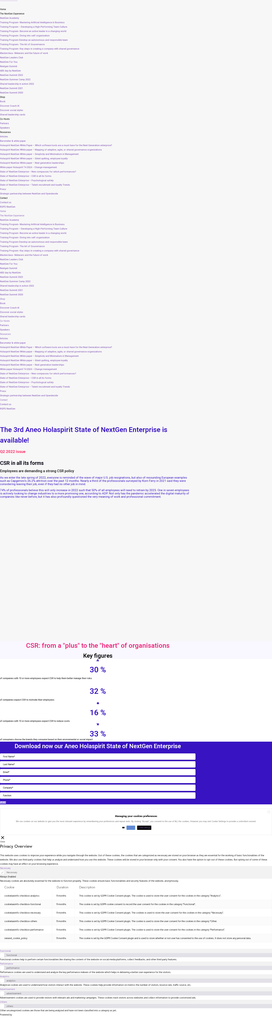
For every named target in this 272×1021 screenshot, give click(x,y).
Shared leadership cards (12, 114)
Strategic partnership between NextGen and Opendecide (29, 193)
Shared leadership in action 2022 (17, 84)
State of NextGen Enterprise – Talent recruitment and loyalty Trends (35, 184)
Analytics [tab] (4, 976)
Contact (4, 198)
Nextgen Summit (8, 66)
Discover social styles (11, 110)
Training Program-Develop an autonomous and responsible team (34, 40)
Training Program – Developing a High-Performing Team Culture (33, 26)
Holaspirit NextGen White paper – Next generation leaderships (32, 163)
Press (3, 189)
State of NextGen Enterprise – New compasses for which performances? (38, 171)
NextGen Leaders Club (11, 57)
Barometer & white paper (13, 141)
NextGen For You (8, 62)
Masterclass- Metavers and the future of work (24, 53)
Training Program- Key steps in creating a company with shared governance (39, 48)
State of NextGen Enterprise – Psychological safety (27, 180)
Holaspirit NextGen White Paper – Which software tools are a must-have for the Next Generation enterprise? (56, 145)
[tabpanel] (136, 910)
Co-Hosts (5, 119)
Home (3, 9)
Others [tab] (3, 1001)
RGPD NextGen (7, 206)
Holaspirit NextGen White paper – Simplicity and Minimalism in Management (39, 154)
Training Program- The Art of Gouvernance (22, 44)
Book (2, 101)
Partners (4, 123)
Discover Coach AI (9, 105)
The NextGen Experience (12, 13)
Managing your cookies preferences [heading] (136, 816)
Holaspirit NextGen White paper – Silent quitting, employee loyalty (34, 158)
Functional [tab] (5, 950)
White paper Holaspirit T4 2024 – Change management (28, 167)
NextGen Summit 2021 (11, 88)
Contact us (5, 202)
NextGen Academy (9, 18)
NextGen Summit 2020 (11, 92)
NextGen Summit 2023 (11, 75)
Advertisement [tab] (7, 989)
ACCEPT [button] (131, 828)
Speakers (5, 127)
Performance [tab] (6, 963)
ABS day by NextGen (10, 70)
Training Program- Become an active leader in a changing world (33, 31)
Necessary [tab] (5, 868)
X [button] (268, 812)
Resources (5, 132)
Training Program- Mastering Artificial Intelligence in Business (32, 22)
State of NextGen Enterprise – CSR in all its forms (25, 176)
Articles (4, 136)
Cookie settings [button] (144, 828)
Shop (2, 97)
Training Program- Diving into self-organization (25, 35)
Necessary (12, 872)
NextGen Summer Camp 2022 (15, 79)
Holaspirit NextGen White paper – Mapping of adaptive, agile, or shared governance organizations (51, 149)
